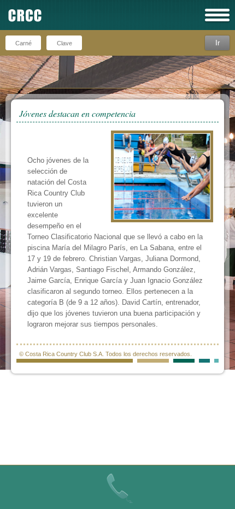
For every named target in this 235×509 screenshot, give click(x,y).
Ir (217, 43)
